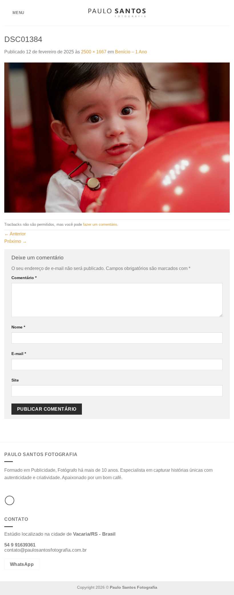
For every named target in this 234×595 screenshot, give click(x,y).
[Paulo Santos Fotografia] (117, 13)
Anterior (15, 233)
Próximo (15, 241)
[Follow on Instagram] (9, 500)
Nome (18, 327)
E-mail (18, 353)
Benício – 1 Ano (131, 51)
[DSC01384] (117, 137)
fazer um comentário (100, 224)
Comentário (24, 277)
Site (15, 380)
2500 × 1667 (93, 51)
